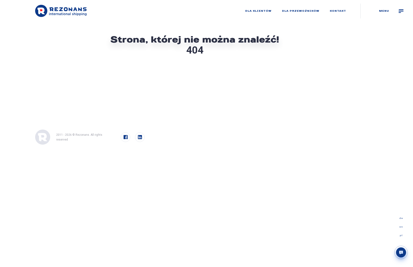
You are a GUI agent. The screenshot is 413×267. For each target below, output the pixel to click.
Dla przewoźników (300, 11)
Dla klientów (258, 11)
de (401, 218)
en (401, 227)
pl (401, 235)
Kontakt (338, 11)
